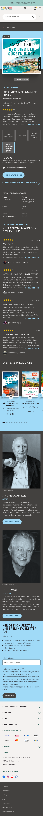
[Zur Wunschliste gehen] (30, 8)
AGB (4, 799)
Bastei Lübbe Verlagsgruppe (15, 707)
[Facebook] (4, 777)
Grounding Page (7, 807)
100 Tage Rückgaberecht (11, 761)
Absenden (9, 695)
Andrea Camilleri (11, 87)
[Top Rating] (21, 56)
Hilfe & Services (10, 724)
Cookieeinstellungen (8, 812)
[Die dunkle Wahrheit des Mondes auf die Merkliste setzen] (10, 384)
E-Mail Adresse (8, 658)
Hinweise (6, 747)
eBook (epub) (21, 135)
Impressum (6, 786)
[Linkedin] (16, 777)
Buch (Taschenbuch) (8, 135)
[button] (10, 395)
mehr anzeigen (33, 124)
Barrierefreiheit (7, 803)
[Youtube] (12, 777)
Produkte (7, 713)
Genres (6, 719)
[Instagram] (8, 777)
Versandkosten (34, 160)
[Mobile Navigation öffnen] (40, 8)
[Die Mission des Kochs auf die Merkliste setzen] (30, 384)
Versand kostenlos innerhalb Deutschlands (16, 757)
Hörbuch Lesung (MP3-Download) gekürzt (8, 148)
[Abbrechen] (39, 17)
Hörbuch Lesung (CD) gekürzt (34, 135)
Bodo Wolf (17, 99)
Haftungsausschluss (8, 795)
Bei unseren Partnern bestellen (20, 182)
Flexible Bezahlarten (9, 765)
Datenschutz (6, 790)
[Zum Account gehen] (25, 8)
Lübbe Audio (7, 199)
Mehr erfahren (12, 521)
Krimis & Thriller (10, 27)
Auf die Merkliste (22, 80)
